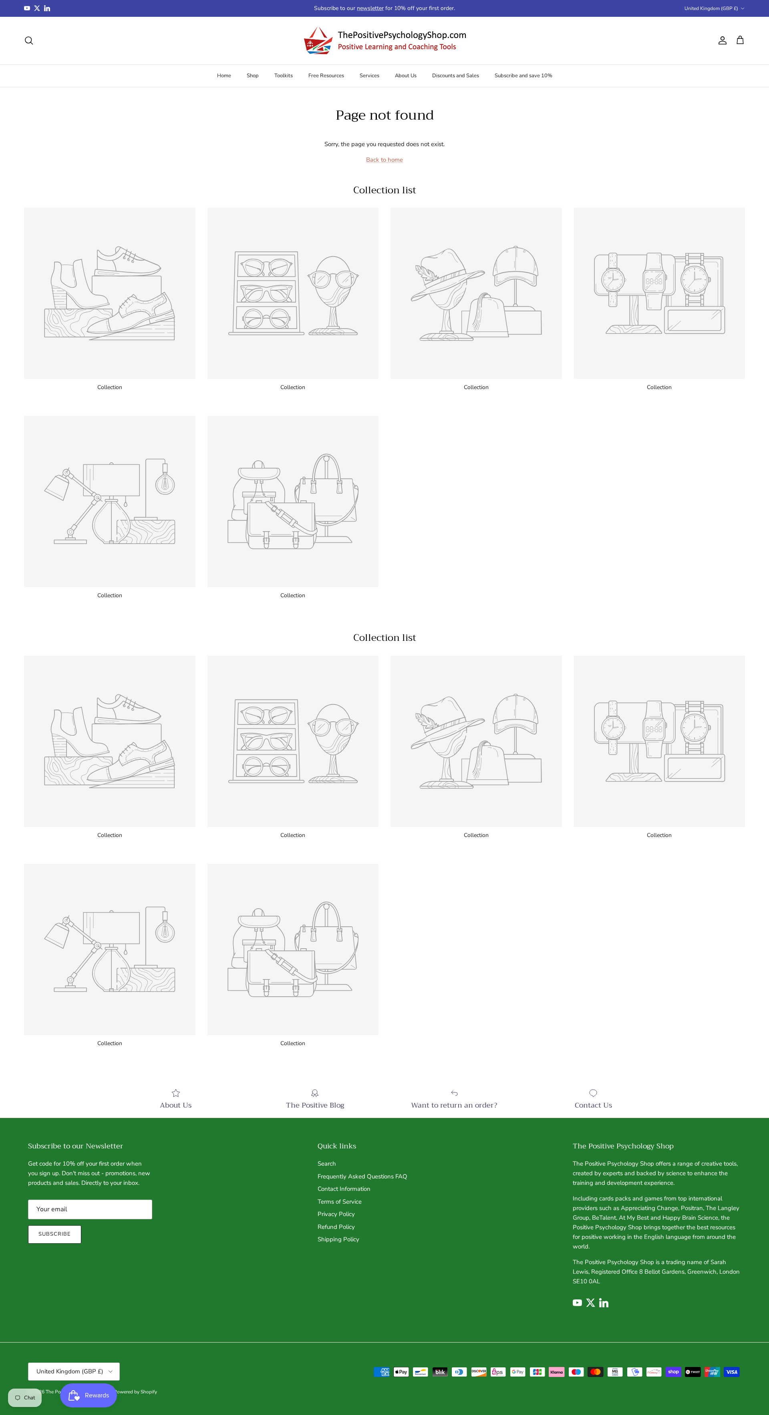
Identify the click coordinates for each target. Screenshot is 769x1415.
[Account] (721, 40)
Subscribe (54, 1234)
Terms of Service (340, 1202)
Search (327, 1164)
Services (369, 75)
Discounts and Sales (455, 75)
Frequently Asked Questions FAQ (362, 1176)
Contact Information (344, 1189)
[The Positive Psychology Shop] (385, 40)
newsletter (370, 8)
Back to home (384, 160)
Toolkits (283, 75)
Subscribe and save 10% (523, 75)
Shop (253, 75)
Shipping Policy (338, 1239)
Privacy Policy (336, 1214)
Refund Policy (336, 1227)
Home (224, 75)
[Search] (29, 40)
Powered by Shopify (135, 1392)
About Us (406, 75)
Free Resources (326, 75)
